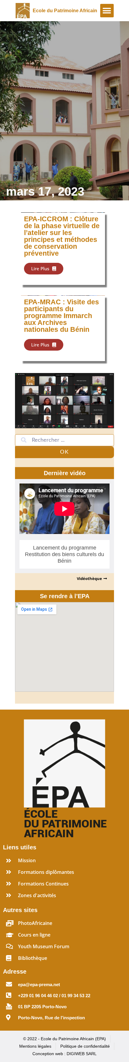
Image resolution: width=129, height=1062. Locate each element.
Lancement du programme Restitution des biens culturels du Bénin (64, 554)
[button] (107, 10)
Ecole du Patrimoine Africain (65, 10)
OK (64, 452)
